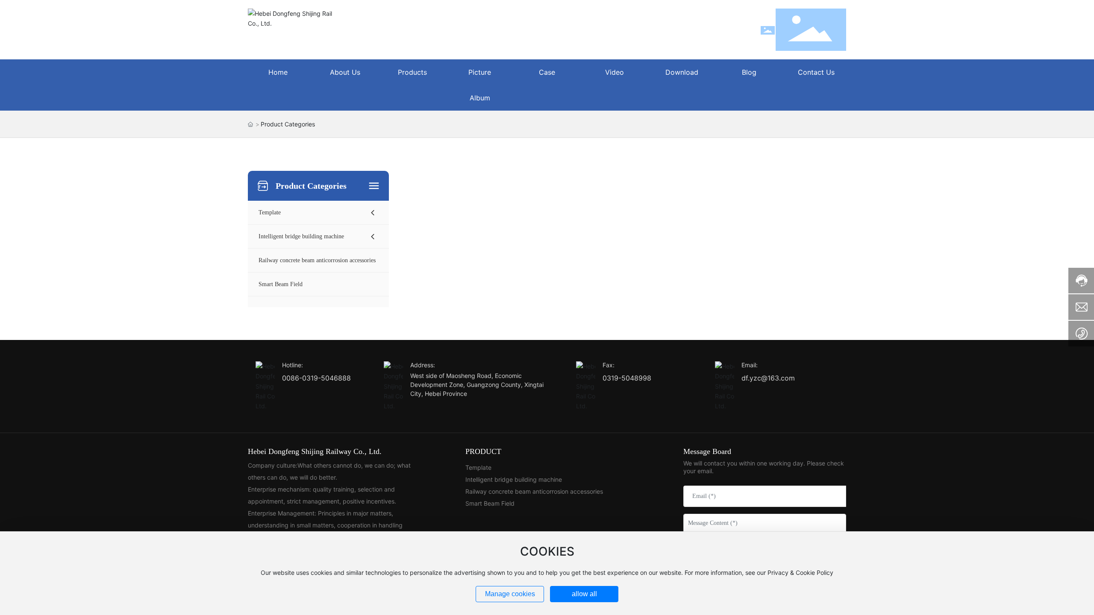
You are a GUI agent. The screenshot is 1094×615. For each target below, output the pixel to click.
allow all (584, 593)
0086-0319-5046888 (316, 378)
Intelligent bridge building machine (513, 479)
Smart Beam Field (490, 503)
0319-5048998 (627, 378)
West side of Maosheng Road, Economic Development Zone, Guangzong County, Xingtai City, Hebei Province (477, 384)
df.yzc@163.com (768, 378)
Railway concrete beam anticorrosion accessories (534, 491)
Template (478, 467)
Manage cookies (510, 593)
